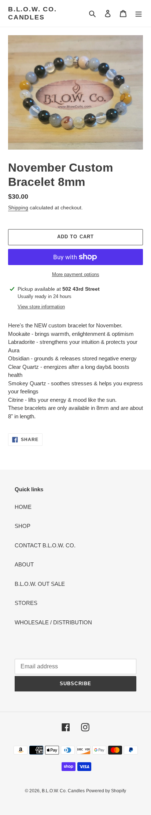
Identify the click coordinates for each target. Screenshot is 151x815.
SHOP (22, 526)
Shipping (18, 207)
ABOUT (24, 564)
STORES (26, 603)
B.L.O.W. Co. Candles (32, 13)
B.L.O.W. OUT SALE (40, 584)
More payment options (75, 274)
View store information (41, 306)
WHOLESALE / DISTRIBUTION (53, 622)
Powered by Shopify (106, 790)
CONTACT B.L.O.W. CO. (45, 545)
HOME (23, 507)
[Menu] (138, 13)
